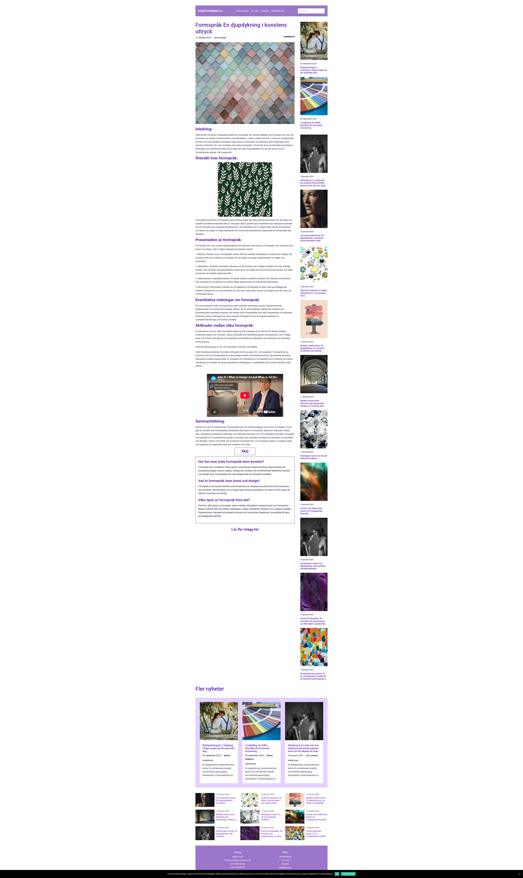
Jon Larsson (220, 37)
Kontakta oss (277, 11)
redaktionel (289, 36)
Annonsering (242, 11)
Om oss (254, 11)
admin (227, 755)
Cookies (265, 11)
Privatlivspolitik (348, 874)
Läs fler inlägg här (245, 529)
